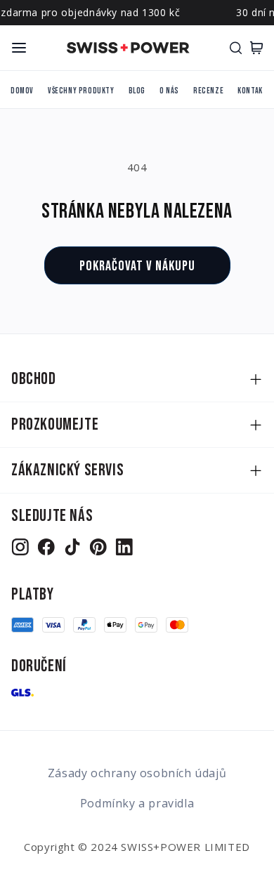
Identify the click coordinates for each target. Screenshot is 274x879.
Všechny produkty (81, 91)
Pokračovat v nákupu (137, 266)
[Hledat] (235, 48)
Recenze (208, 91)
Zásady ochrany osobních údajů (137, 773)
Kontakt (252, 91)
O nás (169, 91)
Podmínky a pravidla (137, 803)
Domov (22, 91)
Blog (137, 91)
